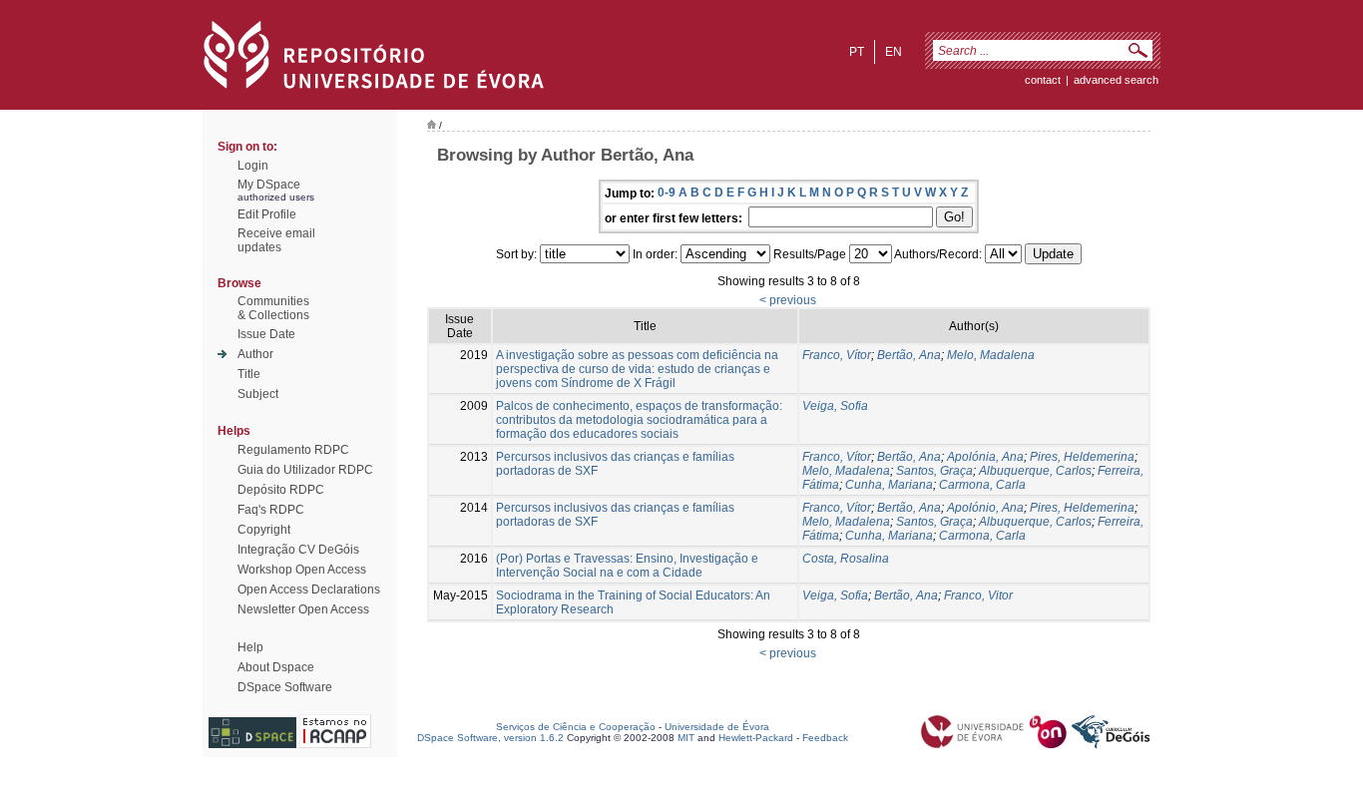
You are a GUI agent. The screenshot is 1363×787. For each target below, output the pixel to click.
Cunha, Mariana (889, 485)
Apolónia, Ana (985, 457)
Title (248, 374)
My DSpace (268, 185)
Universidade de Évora (717, 726)
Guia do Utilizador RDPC (305, 470)
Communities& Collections (273, 308)
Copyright (263, 530)
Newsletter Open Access (303, 609)
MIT (686, 737)
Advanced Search (1116, 80)
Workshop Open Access (301, 570)
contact (1043, 80)
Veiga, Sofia (835, 406)
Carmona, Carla (982, 485)
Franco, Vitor (978, 595)
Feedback (825, 737)
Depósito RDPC (280, 490)
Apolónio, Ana (985, 508)
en (893, 52)
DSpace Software (284, 687)
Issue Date (266, 334)
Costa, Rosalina (845, 559)
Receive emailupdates (276, 240)
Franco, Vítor (836, 355)
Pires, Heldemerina (1082, 457)
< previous (787, 300)
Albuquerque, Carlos (1035, 471)
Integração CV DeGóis (298, 550)
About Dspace (275, 667)
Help (250, 647)
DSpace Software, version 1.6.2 (490, 737)
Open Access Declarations (308, 589)
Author (255, 354)
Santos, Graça (934, 471)
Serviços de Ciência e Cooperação (576, 726)
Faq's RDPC (270, 510)
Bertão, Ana (909, 355)
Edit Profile (266, 214)
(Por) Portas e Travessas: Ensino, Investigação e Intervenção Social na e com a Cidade (627, 566)
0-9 (667, 192)
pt (856, 52)
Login (252, 166)
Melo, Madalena (991, 355)
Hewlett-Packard (755, 737)
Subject (257, 394)
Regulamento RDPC (293, 450)
